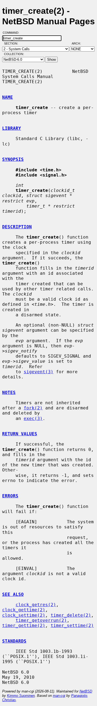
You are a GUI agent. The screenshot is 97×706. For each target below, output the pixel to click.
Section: (12, 43)
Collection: (14, 54)
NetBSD (85, 691)
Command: (12, 32)
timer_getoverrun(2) (41, 620)
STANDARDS (14, 641)
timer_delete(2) (71, 615)
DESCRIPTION (17, 226)
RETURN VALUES (19, 433)
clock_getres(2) (36, 604)
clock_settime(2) (23, 615)
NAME (7, 97)
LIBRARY (11, 128)
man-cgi (59, 696)
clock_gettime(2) (23, 609)
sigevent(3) (38, 371)
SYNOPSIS (13, 159)
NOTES (9, 392)
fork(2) (33, 407)
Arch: (79, 43)
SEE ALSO (13, 594)
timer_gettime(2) (23, 625)
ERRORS (10, 495)
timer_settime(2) (72, 625)
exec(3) (33, 418)
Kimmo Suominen (21, 696)
